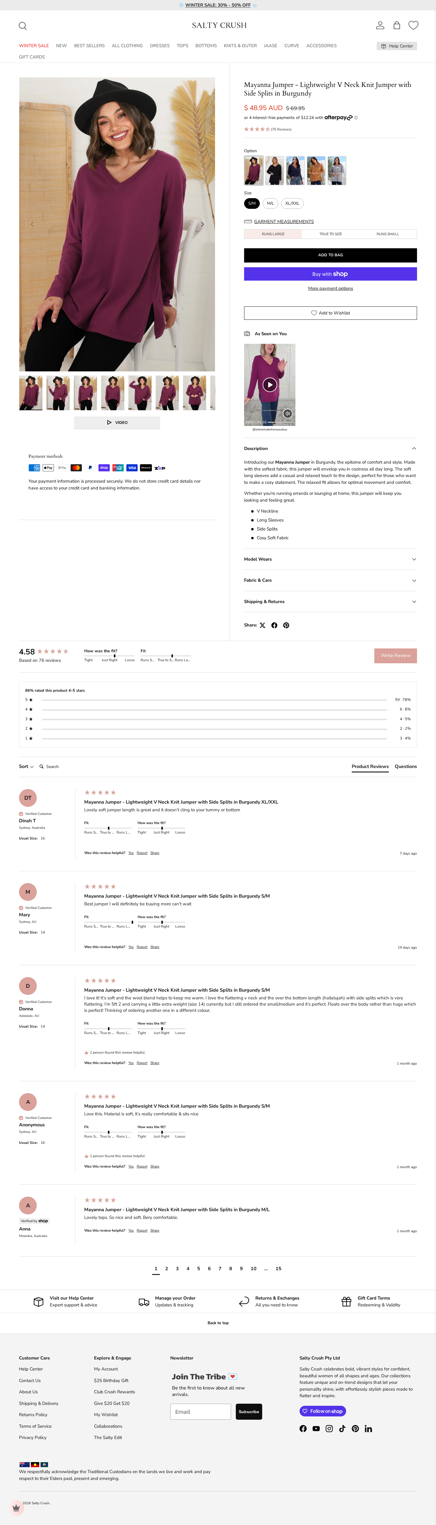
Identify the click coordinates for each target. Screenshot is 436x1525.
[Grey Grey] (336, 170)
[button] (396, 25)
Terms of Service (35, 1426)
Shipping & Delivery (38, 1403)
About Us (28, 1392)
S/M (252, 203)
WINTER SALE (34, 46)
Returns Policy (33, 1415)
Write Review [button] (395, 655)
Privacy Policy (33, 1437)
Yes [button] (131, 852)
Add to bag (330, 255)
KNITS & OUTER (240, 46)
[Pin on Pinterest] (286, 625)
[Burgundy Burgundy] (253, 170)
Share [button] (154, 852)
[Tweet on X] (262, 625)
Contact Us (30, 1381)
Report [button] (142, 852)
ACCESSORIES (321, 46)
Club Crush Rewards (114, 1392)
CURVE (291, 46)
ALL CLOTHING (127, 46)
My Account (106, 1369)
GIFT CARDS (32, 57)
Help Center (31, 1369)
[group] (50, 652)
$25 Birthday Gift (111, 1381)
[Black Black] (274, 170)
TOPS (182, 46)
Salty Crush (41, 1503)
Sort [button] (24, 766)
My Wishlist (106, 1415)
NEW (61, 46)
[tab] (370, 767)
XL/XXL (292, 203)
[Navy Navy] (295, 170)
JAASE (270, 46)
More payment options (330, 288)
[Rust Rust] (316, 170)
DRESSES (160, 46)
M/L (270, 203)
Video (121, 422)
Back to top (218, 1323)
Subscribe (249, 1411)
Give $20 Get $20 (112, 1403)
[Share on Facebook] (274, 625)
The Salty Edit (108, 1437)
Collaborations (108, 1426)
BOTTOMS (206, 46)
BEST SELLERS (89, 46)
